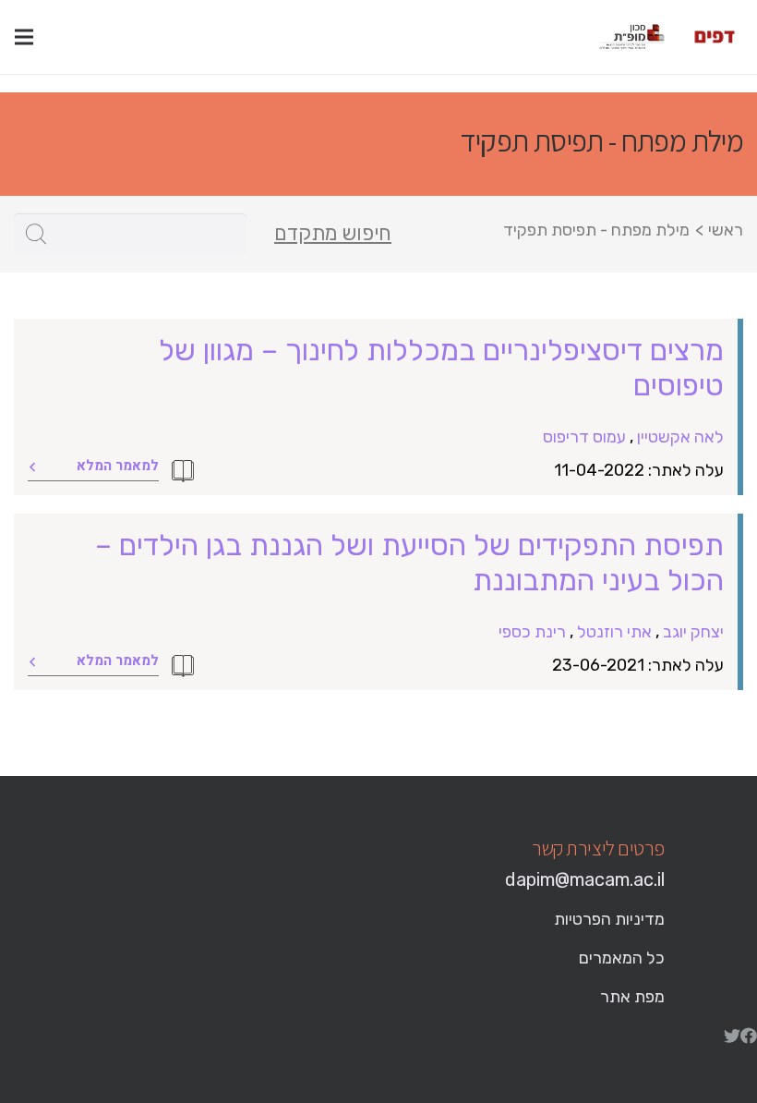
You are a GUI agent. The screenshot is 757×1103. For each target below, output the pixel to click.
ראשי (725, 230)
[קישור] (714, 37)
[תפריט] (24, 37)
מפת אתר (632, 997)
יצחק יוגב (693, 632)
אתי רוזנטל (614, 632)
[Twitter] (732, 1035)
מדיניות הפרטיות (609, 919)
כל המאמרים (622, 958)
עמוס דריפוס (584, 437)
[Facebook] (748, 1035)
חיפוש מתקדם (332, 234)
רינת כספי (532, 632)
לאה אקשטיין (680, 437)
